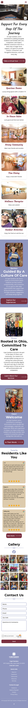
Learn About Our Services (11, 377)
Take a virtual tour (11, 61)
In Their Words (11, 442)
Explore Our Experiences (11, 301)
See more (11, 536)
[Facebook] (14, 704)
